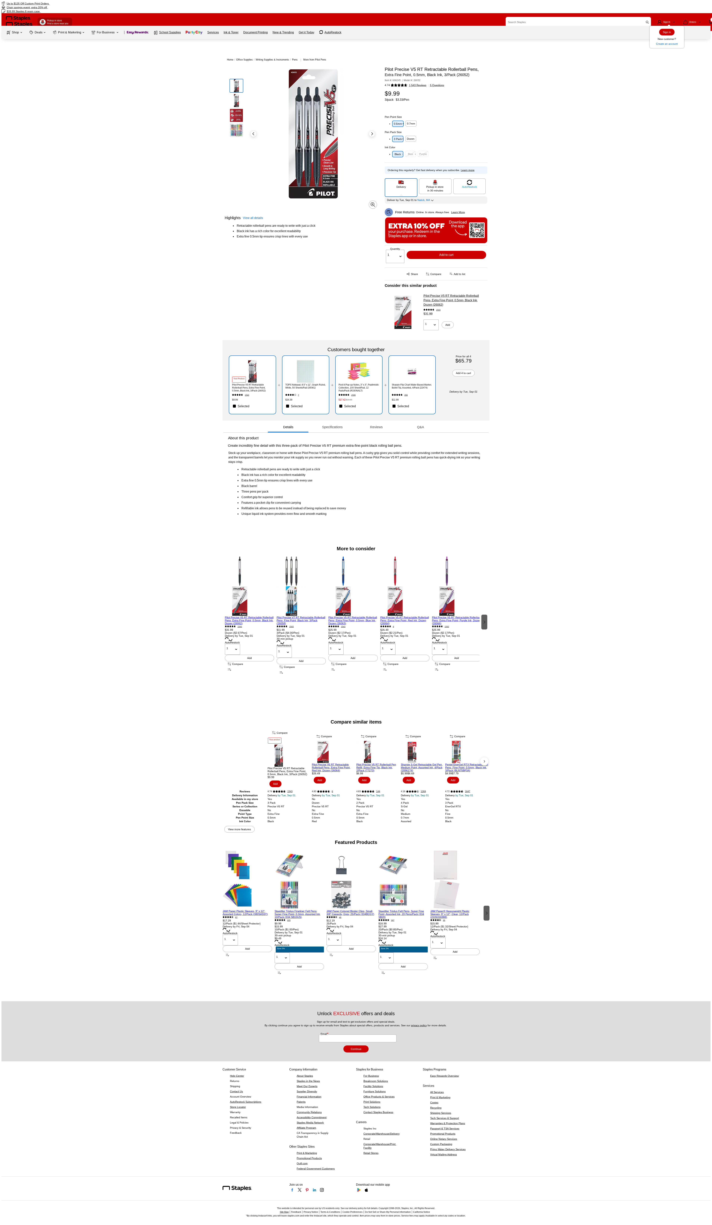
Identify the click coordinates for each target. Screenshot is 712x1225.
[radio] (401, 186)
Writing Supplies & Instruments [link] (272, 59)
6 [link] (393, 627)
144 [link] (378, 791)
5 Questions (437, 85)
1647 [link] (467, 791)
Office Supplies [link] (244, 59)
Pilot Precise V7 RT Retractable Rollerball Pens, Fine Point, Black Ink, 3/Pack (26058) (301, 620)
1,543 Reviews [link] (417, 85)
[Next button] (372, 134)
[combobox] (578, 22)
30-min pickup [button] (285, 638)
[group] (249, 621)
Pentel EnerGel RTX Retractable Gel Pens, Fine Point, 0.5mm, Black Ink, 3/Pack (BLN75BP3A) (466, 767)
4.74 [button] (387, 85)
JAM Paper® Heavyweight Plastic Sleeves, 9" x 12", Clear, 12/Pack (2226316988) (449, 914)
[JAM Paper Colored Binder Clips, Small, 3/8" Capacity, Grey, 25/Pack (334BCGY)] (351, 880)
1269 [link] (423, 791)
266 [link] (406, 395)
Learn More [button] (458, 212)
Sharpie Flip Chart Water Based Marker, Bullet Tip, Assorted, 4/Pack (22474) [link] (412, 386)
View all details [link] (253, 217)
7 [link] (298, 395)
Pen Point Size (393, 116)
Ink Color (390, 147)
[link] (119, 3)
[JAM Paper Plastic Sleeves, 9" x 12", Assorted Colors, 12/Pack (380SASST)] (247, 880)
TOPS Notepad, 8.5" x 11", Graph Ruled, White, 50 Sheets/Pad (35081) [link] (305, 386)
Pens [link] (295, 59)
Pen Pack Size (393, 132)
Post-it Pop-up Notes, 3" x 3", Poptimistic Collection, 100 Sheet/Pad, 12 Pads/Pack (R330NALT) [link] (359, 387)
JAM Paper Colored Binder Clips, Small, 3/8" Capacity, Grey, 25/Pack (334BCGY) (350, 913)
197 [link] (392, 920)
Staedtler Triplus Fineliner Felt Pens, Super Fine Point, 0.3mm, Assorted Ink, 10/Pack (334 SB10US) (298, 914)
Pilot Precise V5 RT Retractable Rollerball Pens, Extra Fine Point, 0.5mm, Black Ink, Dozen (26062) (451, 300)
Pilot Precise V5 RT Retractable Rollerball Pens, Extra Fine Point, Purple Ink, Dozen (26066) (456, 620)
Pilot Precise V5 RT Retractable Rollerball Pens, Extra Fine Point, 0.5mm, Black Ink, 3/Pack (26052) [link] (249, 387)
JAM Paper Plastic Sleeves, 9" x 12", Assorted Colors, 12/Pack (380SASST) (245, 913)
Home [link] (230, 59)
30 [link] (444, 920)
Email (324, 1034)
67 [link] (236, 917)
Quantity (395, 248)
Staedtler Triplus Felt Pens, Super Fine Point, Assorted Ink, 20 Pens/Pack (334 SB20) (401, 914)
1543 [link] (438, 310)
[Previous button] (253, 134)
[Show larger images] (373, 205)
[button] (647, 22)
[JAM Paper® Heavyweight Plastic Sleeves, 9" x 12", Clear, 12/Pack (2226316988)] (455, 880)
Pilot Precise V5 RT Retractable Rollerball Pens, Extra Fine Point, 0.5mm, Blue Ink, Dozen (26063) (352, 620)
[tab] (288, 427)
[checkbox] (252, 406)
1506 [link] (353, 395)
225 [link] (289, 920)
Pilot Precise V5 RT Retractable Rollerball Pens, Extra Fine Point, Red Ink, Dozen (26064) (404, 620)
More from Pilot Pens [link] (314, 59)
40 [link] (340, 917)
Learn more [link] (467, 170)
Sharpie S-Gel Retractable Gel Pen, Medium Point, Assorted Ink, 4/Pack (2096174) (422, 767)
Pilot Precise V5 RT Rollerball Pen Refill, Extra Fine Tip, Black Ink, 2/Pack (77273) (376, 767)
